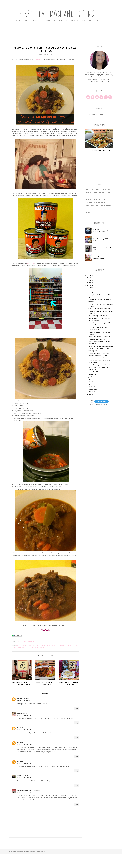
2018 (88, 275)
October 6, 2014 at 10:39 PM (24, 730)
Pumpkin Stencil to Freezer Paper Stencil (100, 346)
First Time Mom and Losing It (61, 13)
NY (102, 209)
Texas (97, 206)
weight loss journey (92, 189)
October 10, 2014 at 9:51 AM (24, 792)
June (90, 379)
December (92, 287)
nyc (100, 199)
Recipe (29, 647)
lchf (95, 199)
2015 (88, 283)
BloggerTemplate (40, 851)
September (92, 372)
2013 (88, 394)
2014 (88, 285)
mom (87, 209)
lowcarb (101, 196)
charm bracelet (106, 206)
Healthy (108, 193)
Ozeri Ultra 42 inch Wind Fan (97, 339)
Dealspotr (104, 404)
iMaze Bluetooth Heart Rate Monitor (99, 309)
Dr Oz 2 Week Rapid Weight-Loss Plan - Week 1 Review (102, 230)
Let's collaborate (101, 402)
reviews (88, 193)
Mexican (23, 647)
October (91, 292)
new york (89, 202)
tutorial (89, 196)
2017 (88, 278)
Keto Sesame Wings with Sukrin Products (99, 150)
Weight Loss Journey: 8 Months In (98, 353)
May (90, 382)
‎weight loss (90, 206)
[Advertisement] (61, 32)
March (90, 386)
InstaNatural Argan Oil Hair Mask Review (100, 365)
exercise (101, 193)
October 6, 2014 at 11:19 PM (24, 744)
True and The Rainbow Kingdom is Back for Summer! (103, 257)
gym (105, 199)
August (91, 374)
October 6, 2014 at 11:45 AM (24, 701)
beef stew (54, 645)
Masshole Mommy (23, 698)
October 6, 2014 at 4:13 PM (24, 715)
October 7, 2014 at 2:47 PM (24, 778)
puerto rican (95, 209)
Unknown (20, 728)
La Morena (30, 263)
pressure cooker (99, 202)
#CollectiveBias (38, 59)
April (90, 384)
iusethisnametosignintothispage (28, 790)
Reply (76, 708)
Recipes (35, 647)
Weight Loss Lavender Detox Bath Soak (103, 248)
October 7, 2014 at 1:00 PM (24, 763)
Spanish (41, 647)
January (91, 391)
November (92, 290)
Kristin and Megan (23, 776)
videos (88, 212)
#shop (31, 645)
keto (95, 196)
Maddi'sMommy (22, 713)
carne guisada (64, 645)
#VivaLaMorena (40, 645)
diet (109, 189)
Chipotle (73, 645)
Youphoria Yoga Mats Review (97, 316)
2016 (88, 280)
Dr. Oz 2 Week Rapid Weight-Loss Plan (102, 239)
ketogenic (89, 199)
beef (48, 645)
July (90, 377)
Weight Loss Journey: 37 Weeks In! (99, 336)
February (91, 389)
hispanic (108, 209)
